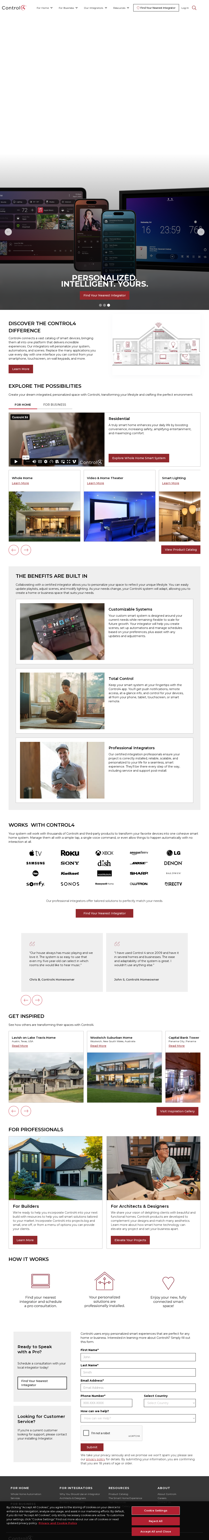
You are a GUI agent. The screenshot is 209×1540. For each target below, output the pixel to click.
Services (15, 1498)
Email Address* (92, 1380)
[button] (45, 8)
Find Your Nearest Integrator (104, 295)
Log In (185, 7)
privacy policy (95, 1459)
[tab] (23, 405)
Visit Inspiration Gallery (177, 1111)
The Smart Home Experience (125, 1498)
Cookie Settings (155, 1510)
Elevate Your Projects (130, 1240)
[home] (14, 7)
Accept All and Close (155, 1531)
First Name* (90, 1350)
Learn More (20, 369)
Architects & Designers (73, 1498)
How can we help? (95, 1411)
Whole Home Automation (26, 1494)
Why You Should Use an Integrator (80, 1494)
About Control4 (167, 1494)
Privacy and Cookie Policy (58, 1523)
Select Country (156, 1396)
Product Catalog (118, 1494)
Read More (20, 1046)
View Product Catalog (181, 549)
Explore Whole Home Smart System (139, 458)
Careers (162, 1498)
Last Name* (89, 1365)
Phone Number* (93, 1396)
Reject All (155, 1521)
